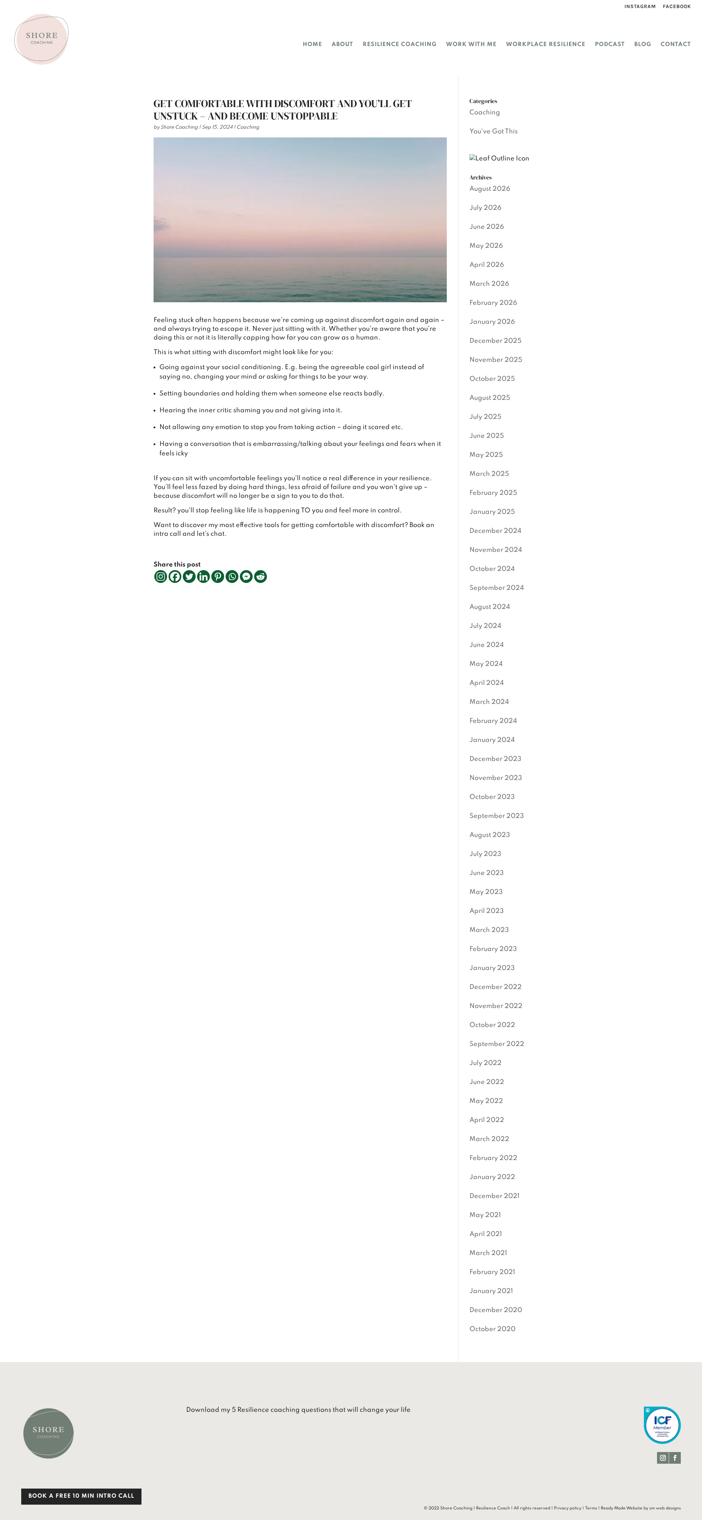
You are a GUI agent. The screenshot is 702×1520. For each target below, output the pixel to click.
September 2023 (496, 816)
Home (312, 45)
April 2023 (486, 911)
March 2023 (489, 930)
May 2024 (486, 664)
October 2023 (492, 797)
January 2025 (492, 512)
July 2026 (485, 208)
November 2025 (495, 360)
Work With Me (471, 45)
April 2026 (486, 265)
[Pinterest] (217, 576)
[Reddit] (260, 576)
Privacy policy (567, 1508)
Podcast (610, 45)
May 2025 (486, 455)
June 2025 (486, 436)
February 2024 (493, 721)
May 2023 (486, 892)
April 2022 (486, 1120)
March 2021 (488, 1253)
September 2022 (496, 1044)
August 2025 (489, 398)
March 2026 (489, 284)
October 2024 (492, 569)
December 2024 (495, 531)
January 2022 (492, 1177)
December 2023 (495, 759)
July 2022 (485, 1063)
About (342, 45)
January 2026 (492, 322)
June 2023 (486, 873)
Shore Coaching (179, 127)
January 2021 (491, 1291)
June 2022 (486, 1082)
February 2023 (493, 949)
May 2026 (486, 246)
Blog (642, 45)
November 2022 (495, 1006)
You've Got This (493, 131)
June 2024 (486, 645)
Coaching (248, 127)
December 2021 (494, 1196)
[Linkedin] (203, 576)
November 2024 (495, 550)
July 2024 (485, 626)
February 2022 (493, 1158)
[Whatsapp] (232, 576)
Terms (591, 1508)
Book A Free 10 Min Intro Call (81, 1496)
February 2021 (492, 1272)
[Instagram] (160, 576)
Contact (676, 45)
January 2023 (492, 968)
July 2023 (485, 854)
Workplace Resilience (545, 45)
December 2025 (495, 341)
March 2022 (489, 1139)
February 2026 (493, 303)
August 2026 (489, 189)
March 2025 (489, 474)
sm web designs (665, 1508)
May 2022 (486, 1101)
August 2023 (489, 835)
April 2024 (486, 683)
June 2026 (486, 227)
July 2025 (485, 417)
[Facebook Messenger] (246, 576)
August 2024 (489, 607)
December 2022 (495, 987)
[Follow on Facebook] (675, 1458)
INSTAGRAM (640, 7)
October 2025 (492, 379)
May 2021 (485, 1215)
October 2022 (492, 1025)
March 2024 (489, 702)
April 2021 (485, 1234)
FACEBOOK (677, 7)
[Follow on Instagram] (663, 1458)
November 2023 (495, 778)
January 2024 (492, 740)
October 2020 (492, 1329)
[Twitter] (189, 576)
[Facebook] (175, 576)
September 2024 (496, 588)
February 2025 (493, 493)
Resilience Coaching (400, 45)
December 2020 (495, 1310)
